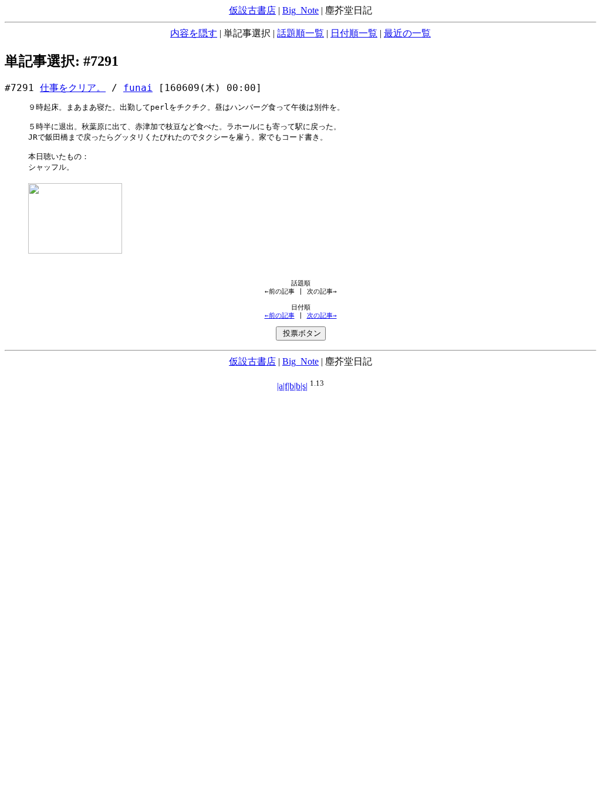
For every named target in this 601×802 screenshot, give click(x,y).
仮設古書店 (252, 10)
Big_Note (300, 10)
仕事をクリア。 (73, 88)
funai (138, 88)
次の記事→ (322, 315)
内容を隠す (193, 33)
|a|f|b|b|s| (292, 386)
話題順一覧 (300, 33)
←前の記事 (280, 315)
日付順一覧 (353, 33)
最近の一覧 (407, 33)
